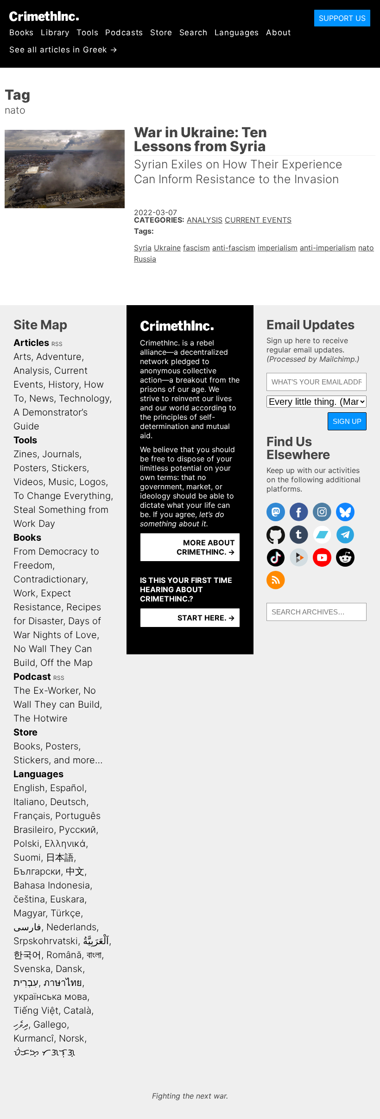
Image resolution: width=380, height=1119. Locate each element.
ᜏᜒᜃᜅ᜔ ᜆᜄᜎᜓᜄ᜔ (44, 1052)
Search (193, 32)
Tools (87, 32)
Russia (145, 258)
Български (37, 871)
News (41, 398)
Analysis (204, 219)
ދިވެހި (20, 1024)
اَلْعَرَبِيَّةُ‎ (96, 940)
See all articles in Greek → (63, 49)
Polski (26, 843)
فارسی (27, 927)
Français (31, 815)
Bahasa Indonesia (51, 885)
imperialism (278, 247)
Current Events (258, 219)
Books (21, 32)
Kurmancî (33, 1038)
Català (77, 1010)
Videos (28, 481)
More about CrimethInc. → (206, 547)
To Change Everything (62, 495)
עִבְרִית (25, 982)
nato (366, 247)
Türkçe (66, 913)
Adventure (59, 356)
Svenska (32, 968)
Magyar (29, 913)
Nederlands (71, 927)
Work (24, 593)
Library (55, 32)
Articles (31, 342)
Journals (60, 454)
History (63, 384)
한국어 (27, 954)
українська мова (50, 996)
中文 (75, 871)
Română (64, 954)
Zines (25, 454)
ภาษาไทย (63, 982)
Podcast (32, 676)
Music (61, 481)
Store (161, 32)
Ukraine (167, 247)
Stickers (69, 467)
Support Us (342, 18)
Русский (77, 829)
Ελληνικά (65, 843)
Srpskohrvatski (45, 940)
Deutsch (68, 801)
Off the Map (66, 662)
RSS (57, 343)
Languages (237, 32)
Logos (92, 481)
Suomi (27, 857)
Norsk (71, 1038)
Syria (143, 247)
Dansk (69, 968)
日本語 (60, 857)
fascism (196, 247)
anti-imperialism (328, 247)
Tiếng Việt (35, 1010)
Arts (22, 356)
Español (67, 787)
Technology (84, 398)
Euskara (67, 899)
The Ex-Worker (45, 690)
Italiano (29, 801)
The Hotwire (40, 718)
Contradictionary (49, 579)
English (29, 787)
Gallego (50, 1024)
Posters (29, 467)
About (278, 32)
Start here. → (206, 617)
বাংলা (94, 954)
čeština (29, 899)
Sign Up (347, 421)
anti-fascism (233, 247)
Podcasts (124, 32)
